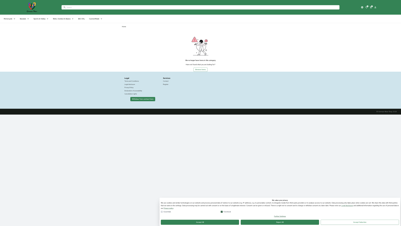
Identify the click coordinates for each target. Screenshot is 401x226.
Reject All (280, 222)
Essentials (167, 212)
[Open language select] (362, 7)
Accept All (200, 222)
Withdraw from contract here (143, 99)
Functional (227, 212)
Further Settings (280, 216)
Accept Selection (359, 222)
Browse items (200, 69)
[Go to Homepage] (32, 7)
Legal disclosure (347, 205)
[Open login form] (375, 7)
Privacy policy (168, 208)
